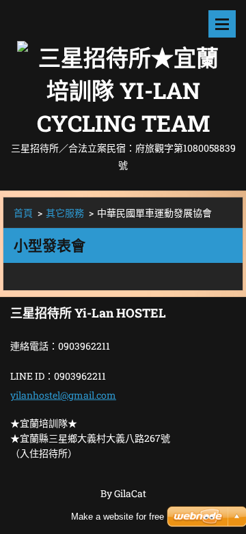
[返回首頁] (123, 69)
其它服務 (65, 212)
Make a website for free (117, 516)
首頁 (23, 212)
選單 (222, 24)
